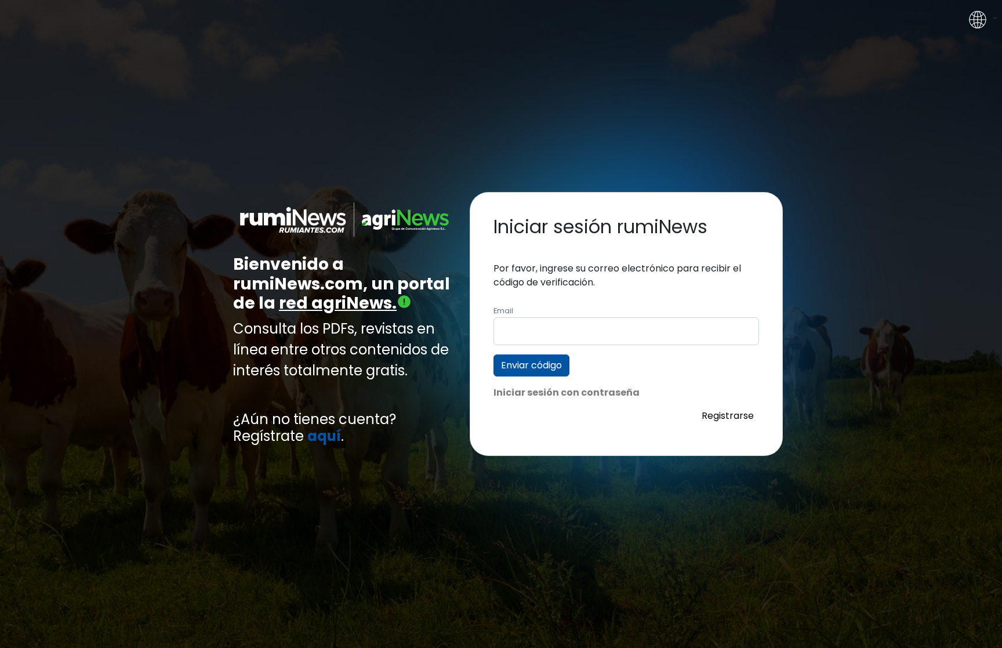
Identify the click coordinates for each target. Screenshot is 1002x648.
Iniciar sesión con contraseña (566, 392)
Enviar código (531, 365)
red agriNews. (338, 303)
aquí (324, 436)
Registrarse (728, 415)
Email (503, 311)
